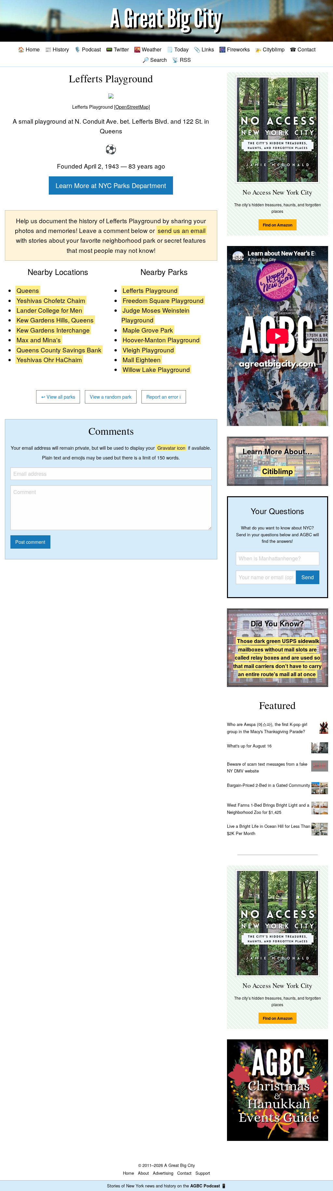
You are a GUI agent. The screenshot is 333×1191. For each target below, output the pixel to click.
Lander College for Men (49, 310)
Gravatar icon (171, 447)
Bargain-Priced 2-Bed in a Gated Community (268, 785)
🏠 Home (29, 49)
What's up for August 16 (249, 746)
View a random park (110, 396)
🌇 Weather (147, 49)
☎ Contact (302, 49)
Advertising (163, 1173)
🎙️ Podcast (87, 49)
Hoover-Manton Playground (161, 339)
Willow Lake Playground (156, 369)
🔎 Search (154, 59)
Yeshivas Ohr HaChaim (49, 359)
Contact (184, 1173)
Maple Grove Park (148, 329)
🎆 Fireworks (234, 49)
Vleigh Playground (148, 349)
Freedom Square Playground (163, 300)
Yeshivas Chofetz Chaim (51, 300)
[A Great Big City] (166, 21)
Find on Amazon (277, 225)
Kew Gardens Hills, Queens (55, 319)
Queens (28, 290)
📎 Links (204, 49)
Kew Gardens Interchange (53, 329)
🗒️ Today (177, 49)
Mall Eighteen (142, 359)
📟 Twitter (117, 49)
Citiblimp (277, 471)
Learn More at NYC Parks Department (111, 185)
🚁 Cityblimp (270, 49)
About (143, 1173)
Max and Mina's (39, 339)
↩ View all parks (58, 396)
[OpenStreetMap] (132, 106)
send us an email (182, 230)
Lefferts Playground (150, 290)
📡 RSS (181, 59)
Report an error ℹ (163, 396)
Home (128, 1173)
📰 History (57, 49)
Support (202, 1173)
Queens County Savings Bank (59, 349)
